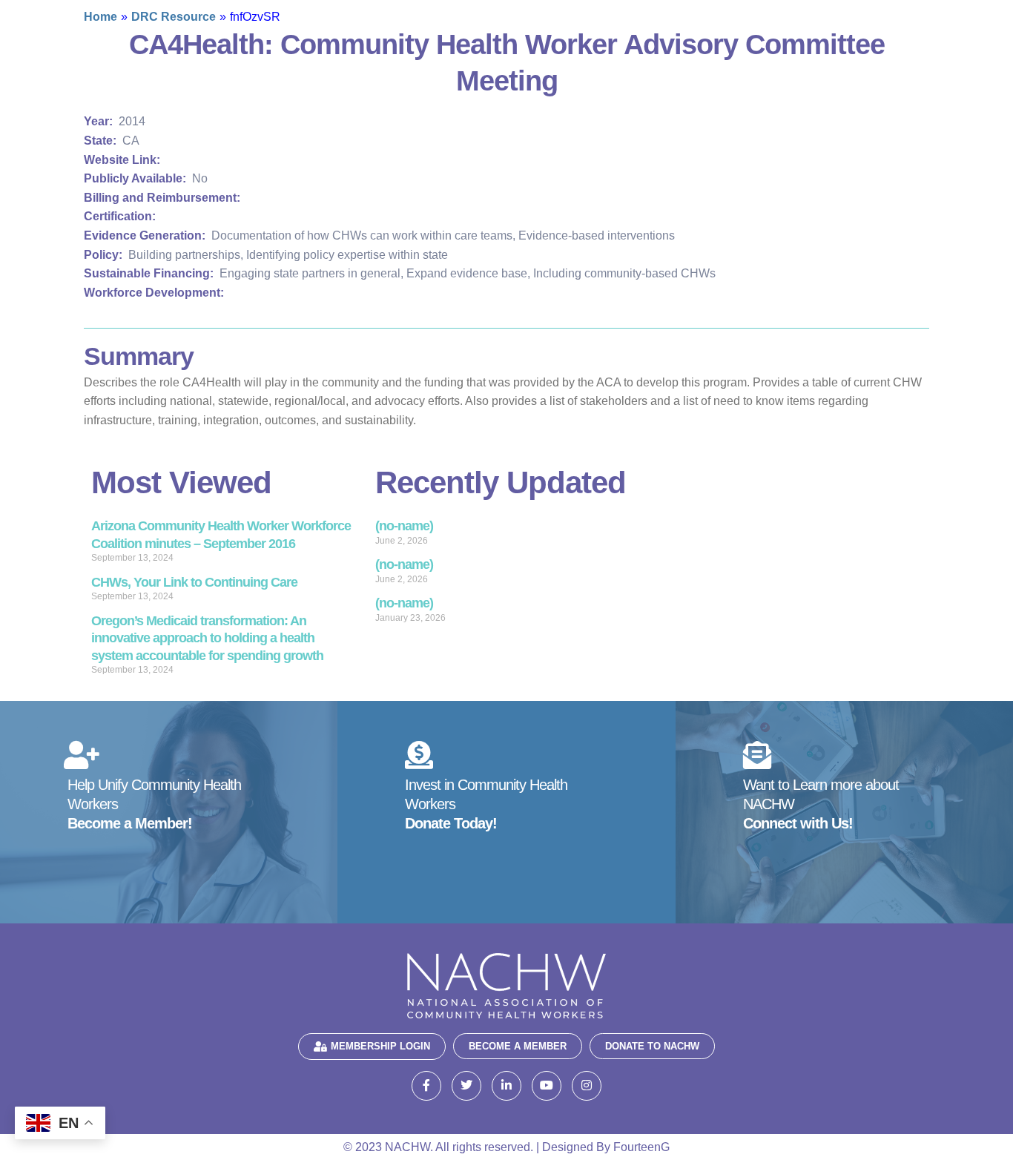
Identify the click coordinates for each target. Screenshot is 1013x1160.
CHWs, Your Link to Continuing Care (194, 582)
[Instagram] (586, 1086)
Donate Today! (451, 823)
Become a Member (518, 1046)
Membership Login (380, 1046)
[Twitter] (466, 1086)
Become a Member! (129, 823)
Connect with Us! (798, 823)
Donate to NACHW (652, 1046)
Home (100, 16)
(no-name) (404, 525)
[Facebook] (426, 1086)
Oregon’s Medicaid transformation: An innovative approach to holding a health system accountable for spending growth (207, 638)
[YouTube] (546, 1086)
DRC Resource (173, 16)
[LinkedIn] (506, 1086)
